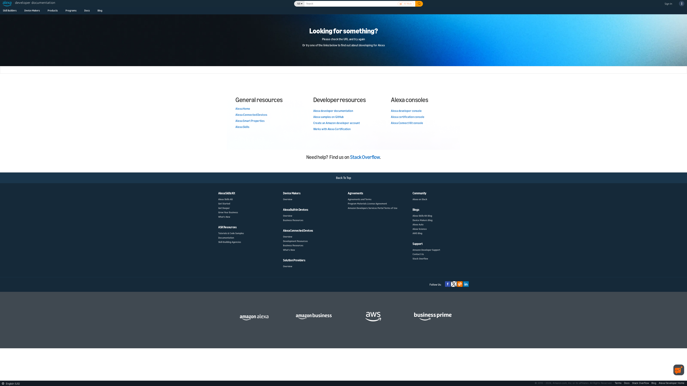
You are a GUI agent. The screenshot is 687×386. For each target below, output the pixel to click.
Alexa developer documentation (333, 111)
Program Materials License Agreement (367, 203)
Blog (100, 10)
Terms (618, 383)
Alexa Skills (242, 127)
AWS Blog (417, 233)
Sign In (668, 3)
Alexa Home (242, 108)
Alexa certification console (407, 117)
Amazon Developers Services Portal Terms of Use (372, 208)
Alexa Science (420, 228)
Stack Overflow (365, 157)
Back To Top (343, 178)
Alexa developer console (406, 111)
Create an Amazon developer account (336, 123)
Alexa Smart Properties (250, 121)
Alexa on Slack (420, 199)
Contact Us (418, 254)
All (298, 3)
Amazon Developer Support (426, 249)
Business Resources (293, 220)
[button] (12, 383)
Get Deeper (224, 208)
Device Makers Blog (422, 220)
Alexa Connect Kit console (407, 123)
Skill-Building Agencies (229, 242)
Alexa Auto (418, 224)
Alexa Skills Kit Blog (422, 215)
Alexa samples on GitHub (328, 117)
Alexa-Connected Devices (251, 115)
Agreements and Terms (359, 199)
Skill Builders (10, 10)
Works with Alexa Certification (332, 129)
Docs (87, 10)
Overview (287, 199)
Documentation (226, 237)
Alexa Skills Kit (225, 199)
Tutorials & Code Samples (231, 233)
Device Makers (32, 10)
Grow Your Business (228, 212)
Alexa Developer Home (671, 383)
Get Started (224, 203)
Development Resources (295, 241)
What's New (224, 216)
